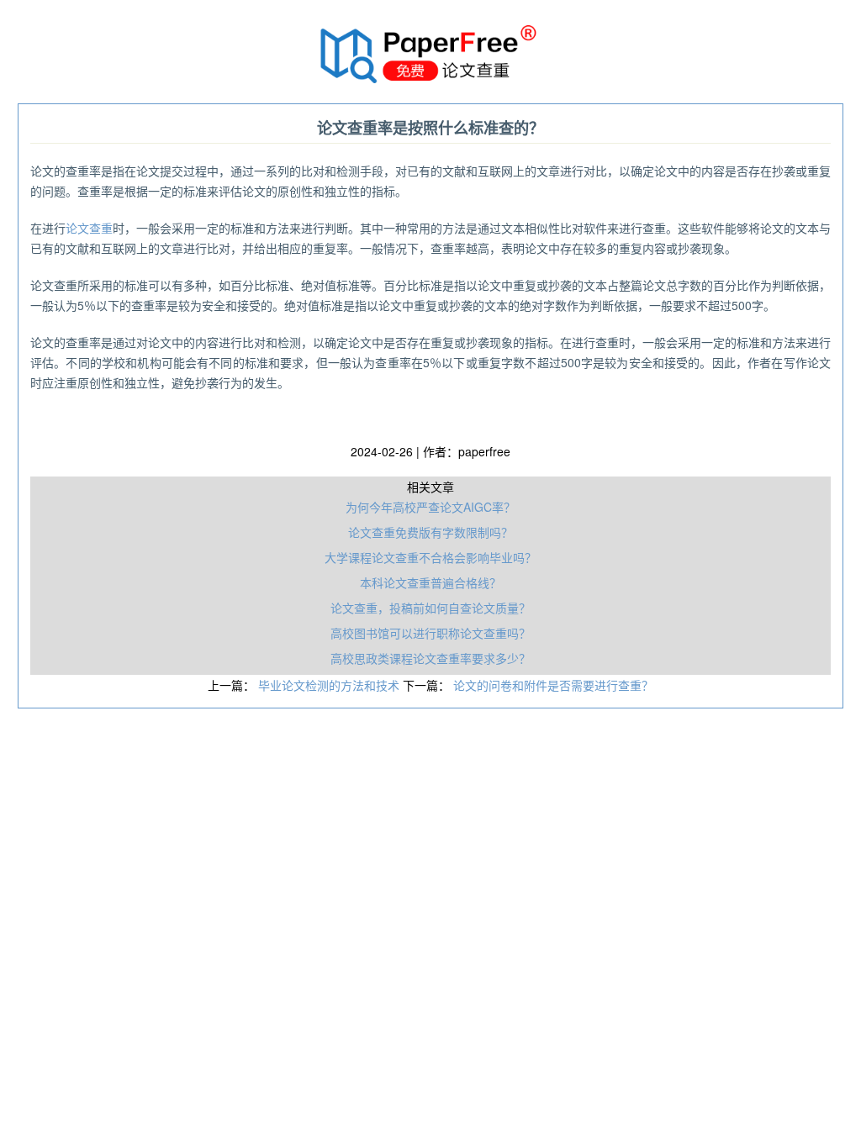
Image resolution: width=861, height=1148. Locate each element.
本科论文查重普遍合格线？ (430, 582)
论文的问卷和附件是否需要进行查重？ (553, 685)
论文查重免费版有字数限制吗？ (430, 532)
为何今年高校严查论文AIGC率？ (430, 506)
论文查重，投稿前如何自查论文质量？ (430, 607)
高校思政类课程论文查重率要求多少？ (430, 658)
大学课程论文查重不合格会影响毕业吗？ (430, 557)
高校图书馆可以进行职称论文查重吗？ (430, 632)
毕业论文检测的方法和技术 (330, 685)
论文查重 (89, 227)
